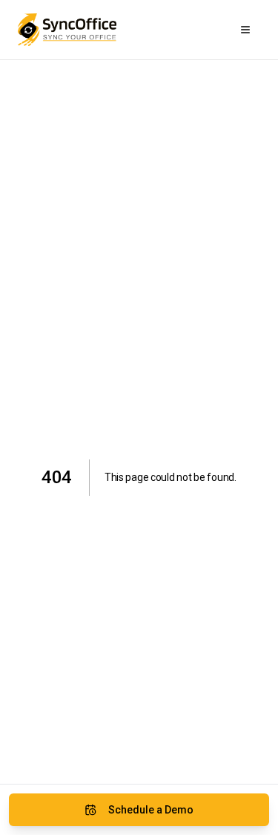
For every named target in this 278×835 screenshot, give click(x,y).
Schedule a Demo (150, 810)
